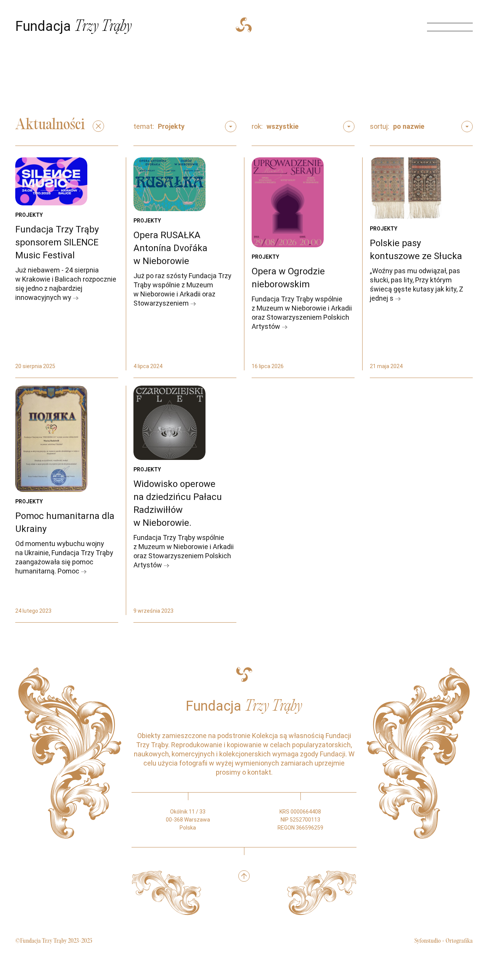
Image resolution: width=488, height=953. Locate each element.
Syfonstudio (427, 941)
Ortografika (459, 941)
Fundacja (73, 26)
